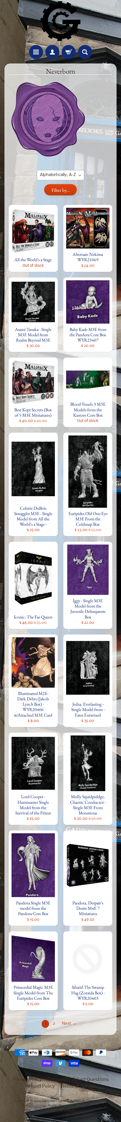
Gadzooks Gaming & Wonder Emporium (71, 1101)
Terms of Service (78, 1086)
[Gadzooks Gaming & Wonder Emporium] (60, 21)
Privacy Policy (27, 1079)
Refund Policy (40, 1086)
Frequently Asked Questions (78, 1079)
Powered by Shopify (61, 1110)
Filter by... (60, 190)
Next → (69, 1024)
